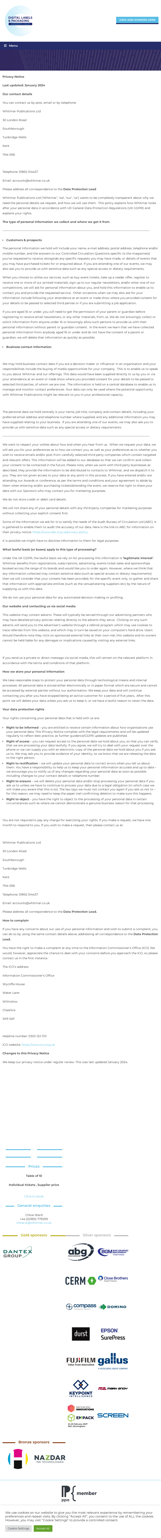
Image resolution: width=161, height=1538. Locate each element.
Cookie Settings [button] (18, 1528)
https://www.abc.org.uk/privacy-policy (60, 532)
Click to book (34, 1196)
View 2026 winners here (137, 19)
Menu (13, 46)
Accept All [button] (43, 1528)
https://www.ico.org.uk (38, 1045)
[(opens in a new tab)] (18, 1252)
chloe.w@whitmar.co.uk (33, 1223)
